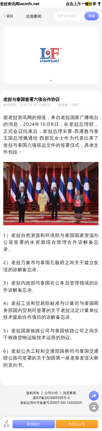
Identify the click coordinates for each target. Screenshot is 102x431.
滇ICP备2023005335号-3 (51, 397)
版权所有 (32, 393)
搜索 (91, 16)
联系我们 (33, 424)
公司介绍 (51, 393)
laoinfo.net (29, 3)
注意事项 (69, 393)
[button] (51, 80)
